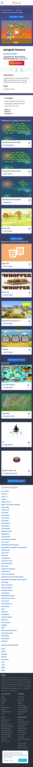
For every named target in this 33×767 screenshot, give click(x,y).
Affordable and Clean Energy (10, 545)
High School (21, 730)
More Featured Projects (16, 481)
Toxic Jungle (5, 520)
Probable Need (8, 387)
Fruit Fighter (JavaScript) (8, 539)
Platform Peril (5, 571)
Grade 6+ (4, 499)
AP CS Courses (22, 733)
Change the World (6, 561)
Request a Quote (23, 748)
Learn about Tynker (16, 17)
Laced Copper (8, 231)
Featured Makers (23, 707)
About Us (4, 699)
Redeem (20, 703)
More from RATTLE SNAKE (16, 360)
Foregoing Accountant (10, 473)
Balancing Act (5, 534)
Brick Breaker (5, 526)
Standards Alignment (24, 739)
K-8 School (21, 737)
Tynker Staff (23, 59)
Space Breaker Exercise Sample (11, 142)
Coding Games (5, 720)
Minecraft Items (6, 735)
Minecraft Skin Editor (7, 726)
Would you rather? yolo (9, 470)
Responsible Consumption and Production (14, 547)
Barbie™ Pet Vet (6, 502)
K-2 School (21, 735)
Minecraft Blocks (6, 730)
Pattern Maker (5, 622)
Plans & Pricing (22, 709)
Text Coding (4, 659)
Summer (20, 714)
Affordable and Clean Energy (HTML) (12, 577)
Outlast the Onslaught (8, 569)
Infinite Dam (7, 202)
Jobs (2, 705)
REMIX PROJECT (16, 63)
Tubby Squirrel (8, 444)
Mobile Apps (5, 707)
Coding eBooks (5, 712)
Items (3, 665)
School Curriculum (23, 722)
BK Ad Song (5, 292)
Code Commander (6, 563)
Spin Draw (4, 620)
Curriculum (21, 699)
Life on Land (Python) (7, 574)
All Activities (5, 491)
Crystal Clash (5, 606)
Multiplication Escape (7, 595)
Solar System (5, 601)
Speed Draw (5, 413)
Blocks (3, 667)
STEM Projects (22, 745)
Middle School (22, 728)
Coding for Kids (8, 10)
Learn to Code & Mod (9, 645)
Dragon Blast (5, 507)
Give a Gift (21, 701)
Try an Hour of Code (9, 487)
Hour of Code (5, 741)
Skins (3, 662)
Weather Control (6, 531)
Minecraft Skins (6, 724)
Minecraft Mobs (6, 728)
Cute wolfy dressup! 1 (8, 385)
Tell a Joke (4, 611)
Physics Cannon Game (8, 598)
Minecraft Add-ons (7, 733)
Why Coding (21, 705)
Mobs (3, 670)
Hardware (4, 641)
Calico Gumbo (8, 174)
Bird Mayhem (5, 614)
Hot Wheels (4, 512)
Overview (21, 697)
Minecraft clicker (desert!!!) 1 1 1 (11, 321)
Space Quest (5, 553)
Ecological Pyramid (7, 590)
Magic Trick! (5, 263)
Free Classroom (22, 724)
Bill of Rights (5, 636)
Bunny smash (6, 228)
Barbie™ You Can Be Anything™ (10, 504)
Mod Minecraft (5, 523)
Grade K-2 (4, 494)
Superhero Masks (6, 587)
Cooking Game (5, 558)
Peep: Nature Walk (7, 633)
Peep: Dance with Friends (9, 630)
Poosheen (5, 349)
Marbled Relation (9, 145)
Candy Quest (5, 510)
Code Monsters (5, 528)
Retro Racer (4, 566)
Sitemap (3, 709)
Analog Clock (5, 638)
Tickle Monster (5, 537)
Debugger (4, 625)
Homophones (5, 593)
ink (3, 442)
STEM (3, 628)
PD (19, 741)
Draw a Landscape (6, 585)
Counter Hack (5, 518)
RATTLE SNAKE (11, 54)
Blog (2, 697)
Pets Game (4, 555)
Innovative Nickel (9, 416)
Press (3, 703)
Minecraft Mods (6, 737)
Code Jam (4, 739)
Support (3, 701)
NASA (3, 609)
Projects (18, 10)
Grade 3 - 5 (4, 496)
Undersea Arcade (6, 617)
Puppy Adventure (6, 603)
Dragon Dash (5, 515)
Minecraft (4, 654)
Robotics (4, 657)
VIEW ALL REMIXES (16, 239)
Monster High (5, 550)
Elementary (21, 726)
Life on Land (5, 542)
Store (2, 714)
